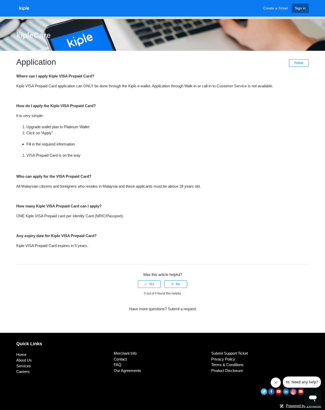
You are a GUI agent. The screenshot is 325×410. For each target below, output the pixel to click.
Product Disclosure (227, 370)
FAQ (117, 365)
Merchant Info (125, 353)
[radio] (149, 284)
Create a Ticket (275, 8)
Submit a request (182, 309)
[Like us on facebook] (271, 391)
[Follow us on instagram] (293, 391)
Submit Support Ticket (229, 353)
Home (21, 354)
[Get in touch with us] (301, 391)
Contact (120, 359)
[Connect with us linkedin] (286, 391)
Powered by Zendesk (303, 406)
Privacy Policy (223, 359)
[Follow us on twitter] (264, 391)
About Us (24, 360)
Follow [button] (298, 63)
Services (23, 366)
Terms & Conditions (227, 365)
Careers (23, 371)
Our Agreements (127, 370)
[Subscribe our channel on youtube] (278, 391)
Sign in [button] (300, 8)
